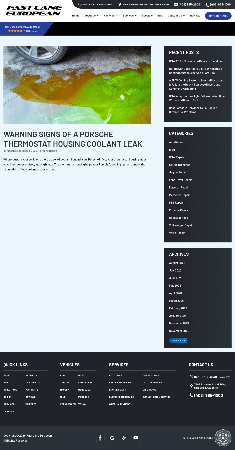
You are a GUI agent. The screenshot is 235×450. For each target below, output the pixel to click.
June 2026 (175, 278)
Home (75, 15)
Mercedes (84, 389)
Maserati (65, 389)
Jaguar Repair (178, 172)
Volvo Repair (177, 232)
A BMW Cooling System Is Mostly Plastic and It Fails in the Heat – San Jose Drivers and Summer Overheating (196, 84)
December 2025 (179, 323)
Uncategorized (178, 217)
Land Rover (85, 382)
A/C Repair (115, 375)
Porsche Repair (48, 150)
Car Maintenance (179, 164)
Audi (62, 375)
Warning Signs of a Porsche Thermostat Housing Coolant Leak (72, 138)
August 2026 (177, 262)
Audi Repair (176, 142)
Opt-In (7, 397)
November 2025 (179, 330)
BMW (81, 375)
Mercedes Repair (179, 195)
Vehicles (109, 15)
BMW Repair (176, 157)
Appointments (218, 15)
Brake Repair (151, 375)
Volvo (82, 404)
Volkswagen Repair (181, 225)
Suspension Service (121, 397)
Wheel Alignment (120, 404)
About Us (90, 15)
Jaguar (64, 382)
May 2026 (175, 285)
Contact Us (175, 15)
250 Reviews (31, 30)
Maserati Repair (179, 187)
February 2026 (178, 308)
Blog (160, 15)
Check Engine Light (121, 382)
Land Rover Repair (180, 179)
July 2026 (175, 270)
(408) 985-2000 (189, 4)
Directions (10, 389)
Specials (147, 15)
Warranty (31, 389)
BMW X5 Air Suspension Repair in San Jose (195, 61)
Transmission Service (156, 397)
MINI (62, 397)
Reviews (195, 15)
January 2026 (177, 315)
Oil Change (149, 389)
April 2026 (175, 293)
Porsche (83, 397)
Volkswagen (68, 404)
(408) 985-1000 (220, 4)
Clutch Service (152, 382)
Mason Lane (14, 150)
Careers (8, 411)
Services (128, 15)
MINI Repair (176, 202)
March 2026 (176, 300)
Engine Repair (117, 389)
